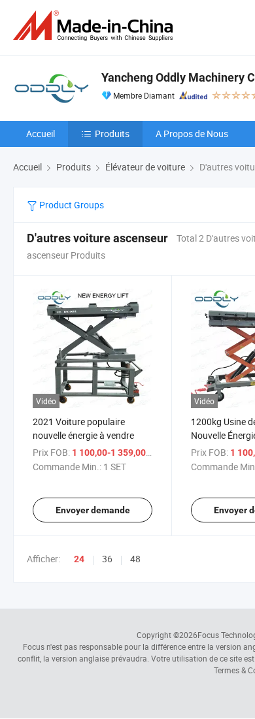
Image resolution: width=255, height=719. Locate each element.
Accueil (40, 133)
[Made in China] (95, 25)
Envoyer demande (93, 510)
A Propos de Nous (192, 133)
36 (107, 558)
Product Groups (70, 205)
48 (135, 558)
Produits (112, 133)
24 (79, 559)
